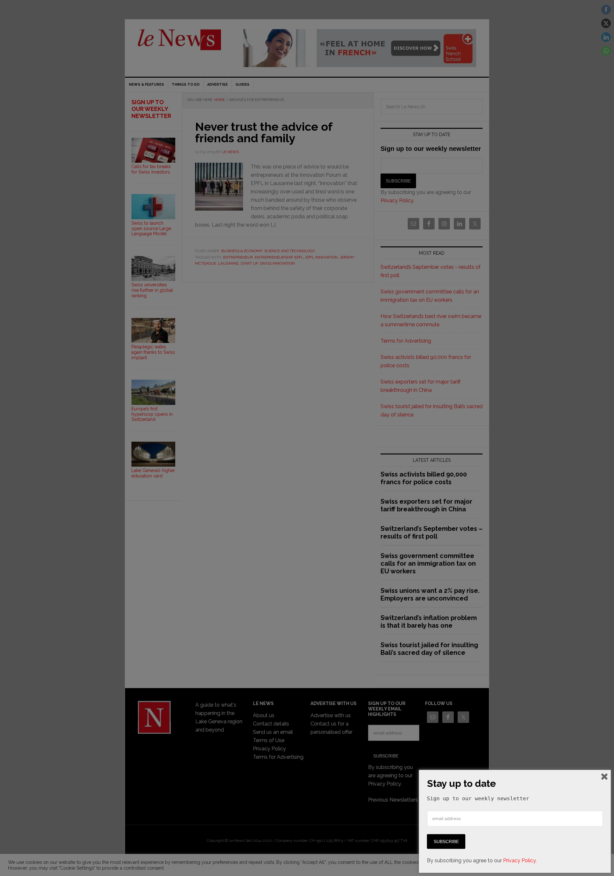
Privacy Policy (519, 860)
